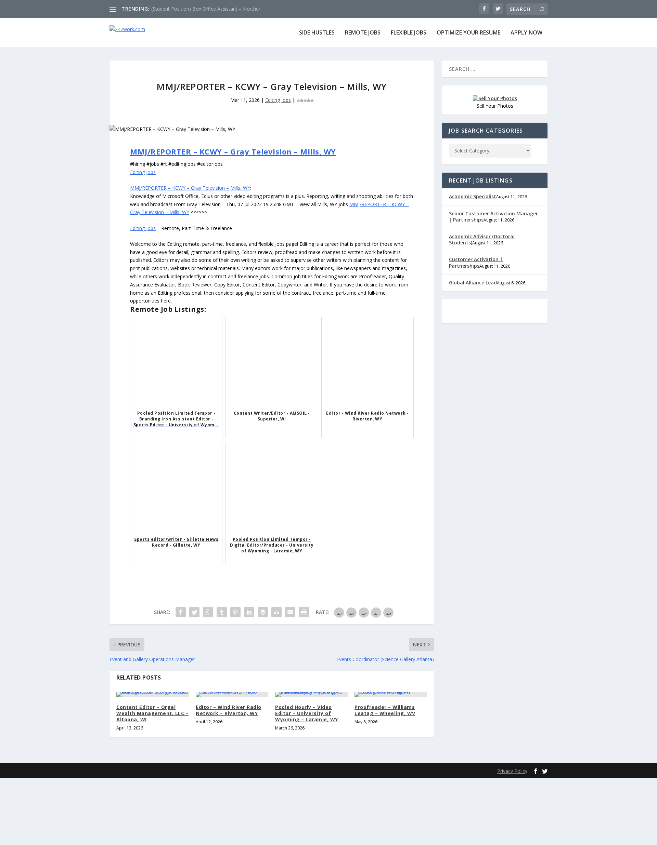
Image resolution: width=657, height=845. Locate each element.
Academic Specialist (472, 196)
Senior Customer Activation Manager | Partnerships (493, 216)
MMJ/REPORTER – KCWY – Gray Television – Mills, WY (233, 151)
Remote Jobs (363, 33)
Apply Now (526, 33)
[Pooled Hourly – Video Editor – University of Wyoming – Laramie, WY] (311, 694)
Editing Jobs (278, 100)
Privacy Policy (512, 771)
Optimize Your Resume (468, 33)
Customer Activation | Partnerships (476, 262)
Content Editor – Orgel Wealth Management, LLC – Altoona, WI (152, 713)
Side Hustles (317, 33)
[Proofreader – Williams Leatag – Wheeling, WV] (391, 694)
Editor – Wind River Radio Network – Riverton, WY (228, 710)
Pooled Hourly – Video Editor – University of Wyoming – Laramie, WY (306, 713)
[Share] (181, 612)
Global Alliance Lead (473, 282)
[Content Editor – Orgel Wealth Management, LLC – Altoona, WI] (152, 694)
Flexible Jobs (408, 33)
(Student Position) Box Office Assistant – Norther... (207, 8)
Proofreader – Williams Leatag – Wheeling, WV (385, 710)
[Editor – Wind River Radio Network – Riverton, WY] (232, 694)
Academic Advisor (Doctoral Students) (482, 239)
